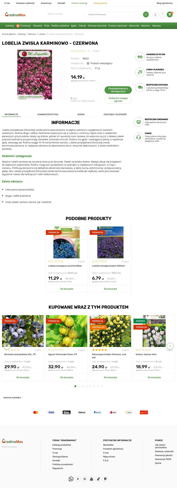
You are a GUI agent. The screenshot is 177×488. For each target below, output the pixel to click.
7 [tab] (98, 386)
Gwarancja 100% (163, 459)
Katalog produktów (61, 445)
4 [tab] (87, 386)
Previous (6, 346)
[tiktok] (98, 479)
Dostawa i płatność (25, 3)
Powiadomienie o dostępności (118, 90)
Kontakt (61, 3)
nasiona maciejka (12, 397)
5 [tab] (90, 386)
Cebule (82, 25)
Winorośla (134, 25)
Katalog (10, 25)
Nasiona (145, 25)
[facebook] (78, 479)
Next (170, 346)
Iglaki (74, 25)
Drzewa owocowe (97, 25)
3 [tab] (83, 386)
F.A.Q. (106, 460)
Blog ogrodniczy (165, 3)
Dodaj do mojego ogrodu (118, 99)
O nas (7, 3)
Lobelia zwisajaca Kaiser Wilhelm (108, 265)
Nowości (37, 25)
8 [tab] (102, 386)
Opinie (158, 463)
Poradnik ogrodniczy (113, 448)
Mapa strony (109, 456)
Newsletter (108, 445)
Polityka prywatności (62, 464)
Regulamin (57, 468)
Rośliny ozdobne (60, 25)
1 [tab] (75, 386)
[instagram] (85, 479)
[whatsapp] (71, 479)
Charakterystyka (47, 114)
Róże (46, 25)
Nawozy (156, 25)
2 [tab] (79, 386)
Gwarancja (46, 3)
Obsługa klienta (60, 456)
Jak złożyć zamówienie (161, 446)
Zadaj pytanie (100, 3)
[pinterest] (105, 479)
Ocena (80, 114)
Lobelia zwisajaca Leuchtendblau (65, 265)
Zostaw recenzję (79, 3)
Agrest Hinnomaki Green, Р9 (62, 354)
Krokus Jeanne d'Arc (146, 354)
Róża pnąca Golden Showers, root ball (109, 355)
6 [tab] (94, 386)
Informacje (11, 114)
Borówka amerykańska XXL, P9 (20, 354)
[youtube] (91, 479)
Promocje (25, 25)
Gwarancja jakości (164, 455)
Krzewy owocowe (118, 25)
